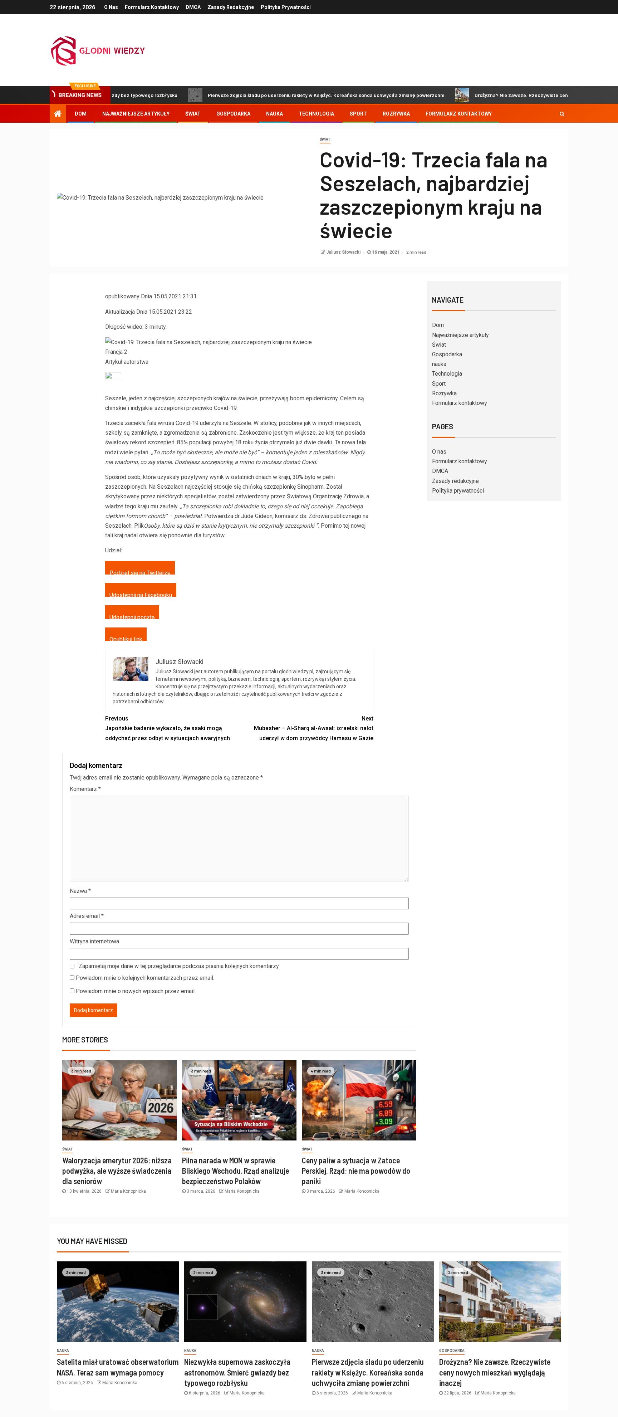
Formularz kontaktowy (152, 7)
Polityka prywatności (286, 7)
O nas (111, 7)
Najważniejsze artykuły (136, 114)
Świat (193, 114)
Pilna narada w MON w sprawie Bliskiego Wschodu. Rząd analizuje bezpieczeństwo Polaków (235, 1170)
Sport (358, 114)
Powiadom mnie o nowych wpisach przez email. (136, 991)
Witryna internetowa (94, 941)
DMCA (193, 7)
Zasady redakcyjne (230, 7)
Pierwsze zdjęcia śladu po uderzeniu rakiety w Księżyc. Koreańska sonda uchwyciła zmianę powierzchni (283, 95)
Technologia (316, 114)
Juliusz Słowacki (344, 252)
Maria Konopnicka (128, 1191)
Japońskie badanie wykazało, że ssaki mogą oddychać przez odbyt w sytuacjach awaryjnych (167, 728)
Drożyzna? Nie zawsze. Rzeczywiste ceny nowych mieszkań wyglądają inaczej (520, 95)
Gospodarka (233, 114)
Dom (81, 114)
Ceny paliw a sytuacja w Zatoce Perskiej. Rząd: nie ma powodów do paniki (356, 1170)
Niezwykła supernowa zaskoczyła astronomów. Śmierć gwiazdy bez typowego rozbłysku (237, 1372)
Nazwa (80, 891)
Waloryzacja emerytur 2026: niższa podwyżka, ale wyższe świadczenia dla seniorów (117, 1170)
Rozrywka (396, 114)
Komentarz (85, 789)
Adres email (87, 916)
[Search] (562, 114)
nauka (274, 114)
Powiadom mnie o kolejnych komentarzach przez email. (145, 977)
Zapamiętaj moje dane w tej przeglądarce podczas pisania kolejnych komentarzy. (179, 966)
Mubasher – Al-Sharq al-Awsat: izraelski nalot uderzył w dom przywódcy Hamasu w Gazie (313, 728)
